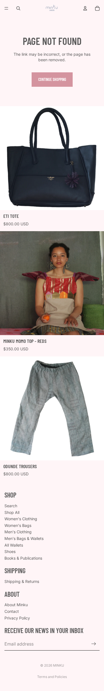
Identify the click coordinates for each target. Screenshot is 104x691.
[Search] (18, 8)
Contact (11, 611)
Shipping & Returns (21, 581)
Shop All (11, 512)
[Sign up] (94, 644)
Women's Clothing (20, 518)
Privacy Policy (17, 618)
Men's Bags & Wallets (24, 538)
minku (58, 665)
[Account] (85, 8)
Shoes (10, 551)
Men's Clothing (18, 531)
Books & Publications (23, 558)
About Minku (16, 604)
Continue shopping (52, 79)
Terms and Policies (52, 677)
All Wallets (13, 544)
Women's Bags (17, 525)
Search (10, 505)
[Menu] (6, 8)
